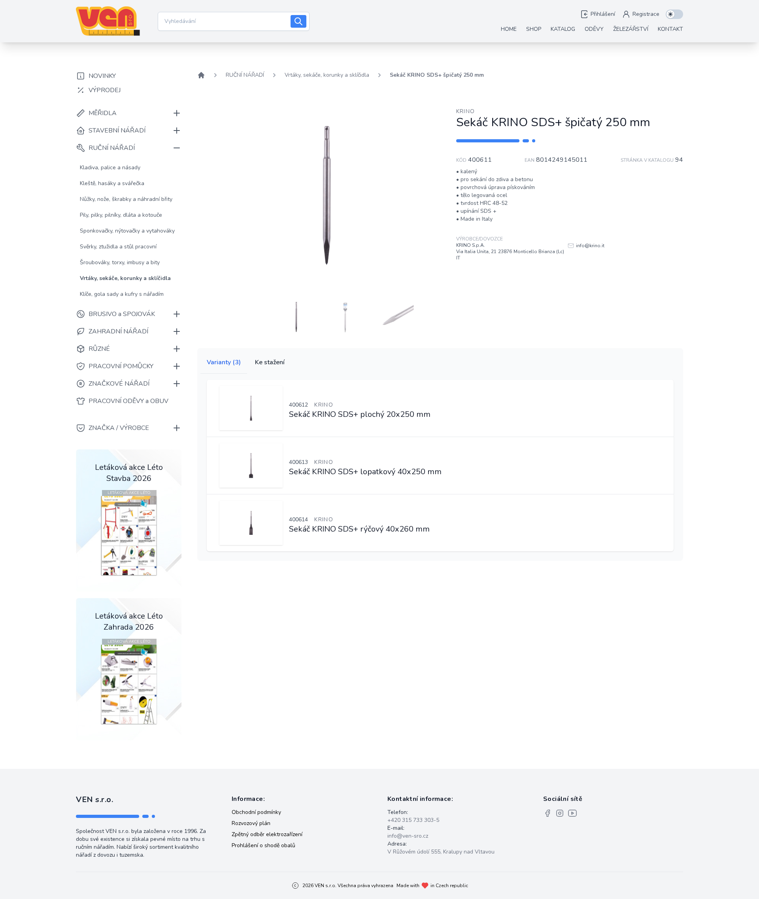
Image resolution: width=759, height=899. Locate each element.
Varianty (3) (224, 362)
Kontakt (670, 29)
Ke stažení (270, 362)
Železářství (630, 29)
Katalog (563, 29)
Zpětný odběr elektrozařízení (267, 834)
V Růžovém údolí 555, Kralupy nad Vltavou (441, 851)
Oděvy (594, 29)
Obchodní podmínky (256, 812)
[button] (296, 316)
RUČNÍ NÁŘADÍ (245, 75)
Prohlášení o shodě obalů (263, 845)
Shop (533, 29)
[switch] (674, 14)
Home (509, 29)
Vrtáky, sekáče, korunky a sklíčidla (327, 75)
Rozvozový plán (251, 823)
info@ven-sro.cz (407, 836)
